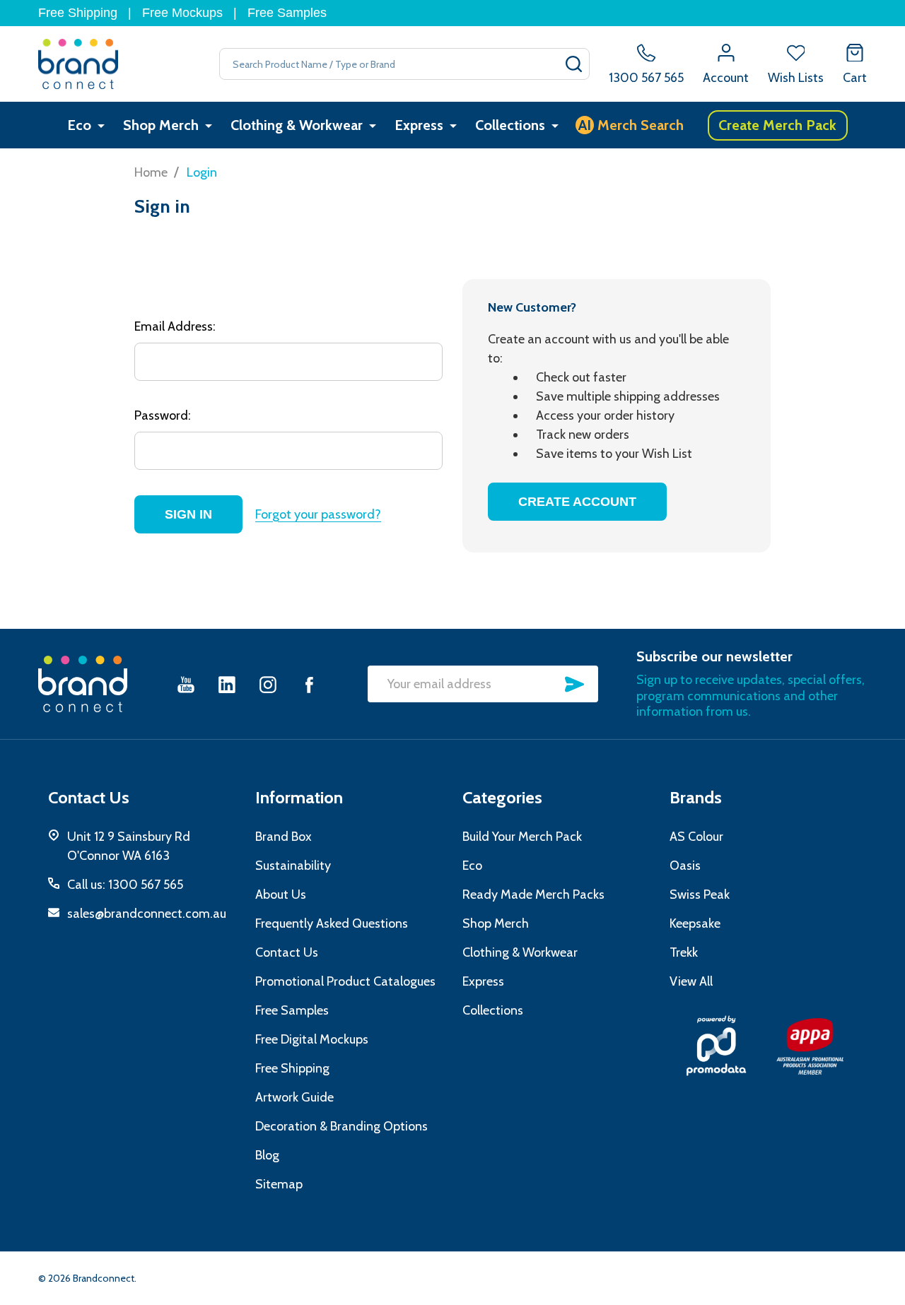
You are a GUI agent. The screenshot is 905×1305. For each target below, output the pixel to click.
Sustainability (293, 865)
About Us (280, 894)
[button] (716, 1045)
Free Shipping (77, 13)
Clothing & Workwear (296, 125)
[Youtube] (185, 684)
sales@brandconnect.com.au (146, 913)
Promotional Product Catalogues (345, 981)
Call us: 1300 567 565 (125, 884)
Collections (510, 125)
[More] (101, 125)
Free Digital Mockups (311, 1039)
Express (419, 125)
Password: (162, 415)
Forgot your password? (318, 514)
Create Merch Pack (777, 125)
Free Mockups (182, 13)
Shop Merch (161, 125)
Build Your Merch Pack (522, 836)
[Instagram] (267, 684)
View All (691, 981)
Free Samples (287, 13)
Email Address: (175, 326)
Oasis (685, 865)
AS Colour (696, 836)
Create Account (577, 502)
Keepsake (695, 923)
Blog (267, 1155)
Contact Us (286, 952)
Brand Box (283, 836)
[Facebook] (308, 684)
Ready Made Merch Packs (533, 894)
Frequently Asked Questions (331, 923)
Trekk (684, 952)
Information (299, 797)
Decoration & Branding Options (341, 1126)
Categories (502, 797)
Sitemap (279, 1184)
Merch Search (631, 125)
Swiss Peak (700, 894)
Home (151, 172)
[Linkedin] (226, 684)
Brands (696, 797)
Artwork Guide (294, 1097)
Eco (79, 125)
